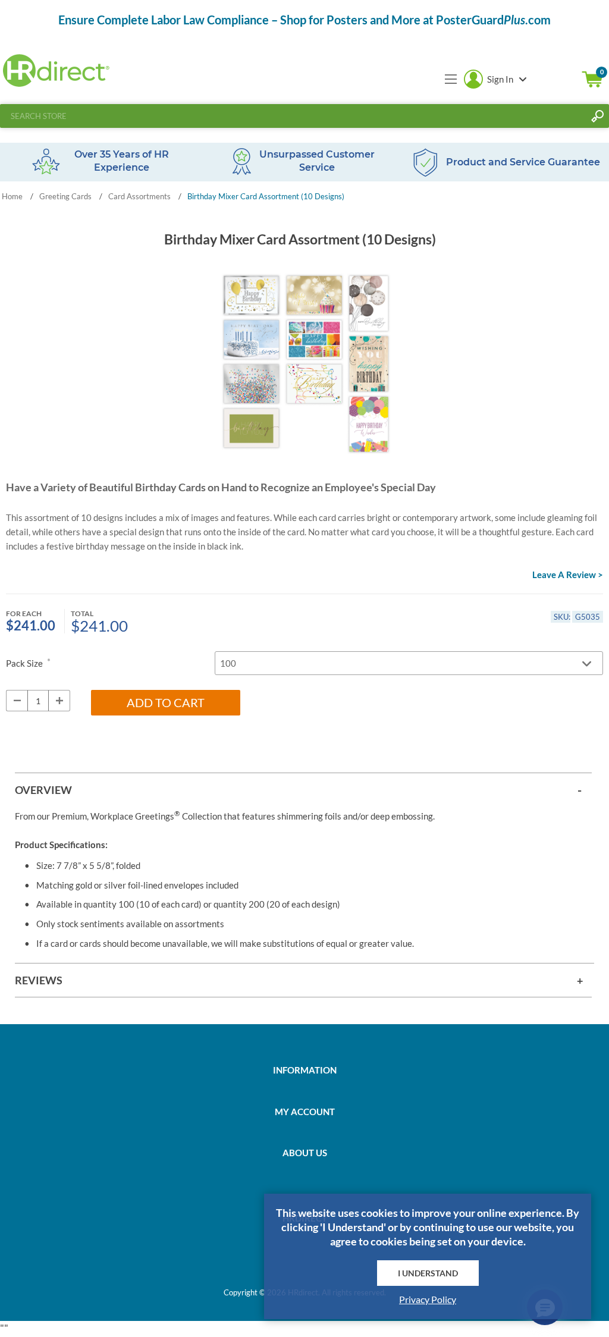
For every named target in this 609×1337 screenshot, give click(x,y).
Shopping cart (592, 79)
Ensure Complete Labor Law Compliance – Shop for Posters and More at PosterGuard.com (304, 19)
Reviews (38, 980)
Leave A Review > (567, 574)
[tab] (303, 789)
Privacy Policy (427, 1299)
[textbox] (292, 116)
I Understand (428, 1273)
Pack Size (25, 663)
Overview (43, 789)
